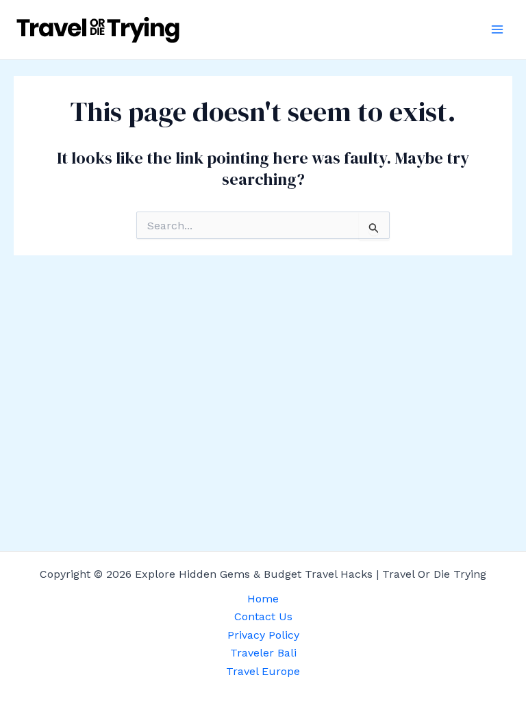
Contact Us (263, 616)
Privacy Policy (263, 634)
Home (263, 598)
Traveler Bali (263, 652)
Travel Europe (263, 671)
